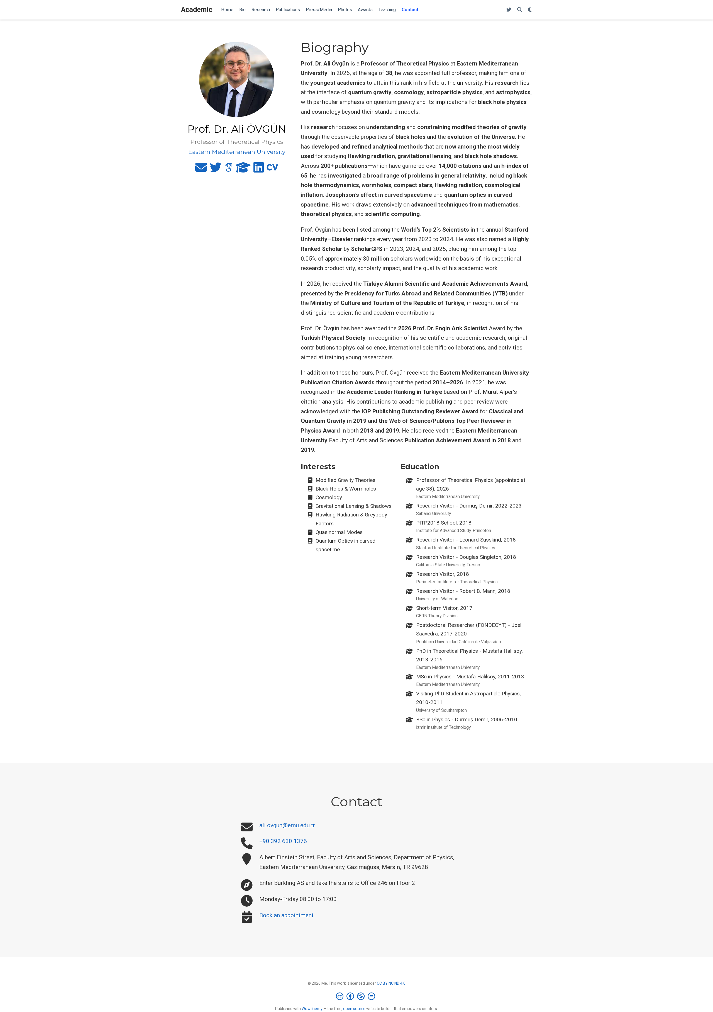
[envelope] (201, 169)
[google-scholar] (228, 169)
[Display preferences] (530, 10)
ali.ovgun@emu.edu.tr (287, 825)
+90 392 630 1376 (283, 841)
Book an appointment (286, 915)
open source (354, 1008)
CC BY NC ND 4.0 (391, 983)
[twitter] (215, 169)
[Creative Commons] (356, 996)
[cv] (272, 169)
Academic (196, 10)
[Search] (519, 10)
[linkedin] (258, 169)
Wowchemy (312, 1008)
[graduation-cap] (243, 169)
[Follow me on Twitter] (508, 10)
